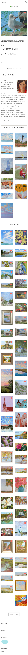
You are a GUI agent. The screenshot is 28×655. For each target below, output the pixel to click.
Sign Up (5, 641)
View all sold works (14, 614)
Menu (4, 2)
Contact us (18, 68)
